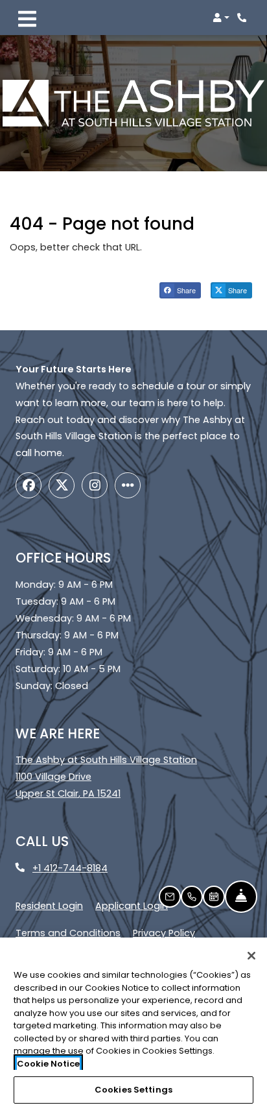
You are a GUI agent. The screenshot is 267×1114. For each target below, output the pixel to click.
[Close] (251, 955)
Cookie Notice (48, 1064)
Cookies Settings (133, 1090)
